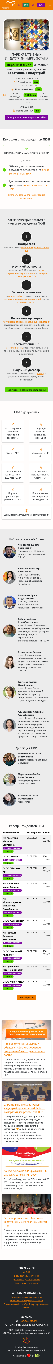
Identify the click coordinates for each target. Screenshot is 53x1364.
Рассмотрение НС (14, 347)
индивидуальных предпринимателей (22, 299)
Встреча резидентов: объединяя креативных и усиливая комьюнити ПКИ (25, 1221)
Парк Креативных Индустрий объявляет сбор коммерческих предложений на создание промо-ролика (24, 1049)
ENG (32, 5)
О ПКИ (26, 1272)
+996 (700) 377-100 (28, 1321)
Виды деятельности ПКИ (26, 1275)
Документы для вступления (26, 1279)
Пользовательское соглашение (26, 1297)
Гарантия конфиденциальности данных (26, 389)
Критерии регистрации (26, 1283)
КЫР (19, 5)
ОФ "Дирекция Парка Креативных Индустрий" (26, 321)
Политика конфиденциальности (26, 1300)
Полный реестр (26, 997)
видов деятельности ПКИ (29, 171)
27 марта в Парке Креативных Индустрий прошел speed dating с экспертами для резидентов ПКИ (24, 1108)
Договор (40, 373)
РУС (26, 5)
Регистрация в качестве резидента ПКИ (27, 117)
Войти (41, 5)
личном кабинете (17, 296)
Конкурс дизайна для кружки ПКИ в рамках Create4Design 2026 (25, 1172)
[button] (49, 4)
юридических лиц (26, 302)
